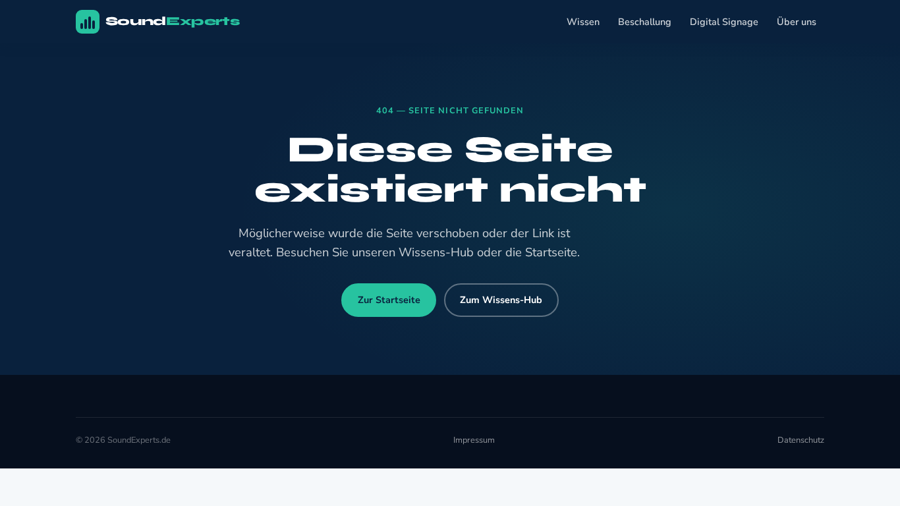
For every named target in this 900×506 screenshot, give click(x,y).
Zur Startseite (389, 299)
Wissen (583, 21)
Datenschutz (800, 440)
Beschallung (644, 21)
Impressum (474, 440)
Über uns (796, 21)
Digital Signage (724, 21)
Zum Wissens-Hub (501, 299)
